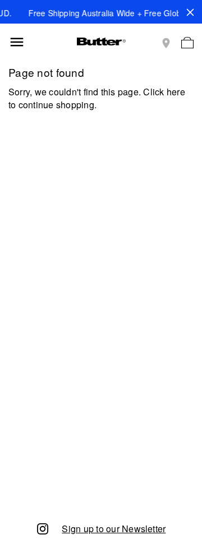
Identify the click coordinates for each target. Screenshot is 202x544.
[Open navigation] (16, 42)
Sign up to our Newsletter (114, 528)
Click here (164, 91)
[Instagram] (42, 528)
